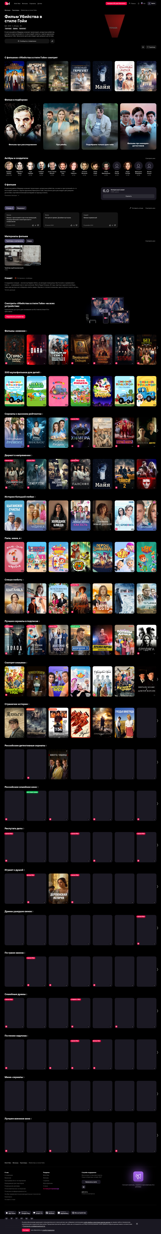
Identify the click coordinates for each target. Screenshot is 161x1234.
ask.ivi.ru (85, 1192)
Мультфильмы (48, 1183)
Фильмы (46, 1178)
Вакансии (8, 1178)
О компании (9, 1175)
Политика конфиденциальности (15, 1191)
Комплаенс (8, 1197)
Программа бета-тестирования (15, 1180)
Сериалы (46, 1180)
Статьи (45, 1186)
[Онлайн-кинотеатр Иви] (8, 3)
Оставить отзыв (10, 1199)
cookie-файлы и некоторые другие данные (96, 1222)
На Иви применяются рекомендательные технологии (23, 1194)
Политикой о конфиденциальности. (34, 1226)
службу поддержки (48, 1230)
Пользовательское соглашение (15, 1188)
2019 (9, 26)
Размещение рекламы (12, 1186)
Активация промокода (51, 1188)
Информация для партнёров (14, 1183)
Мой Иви (46, 1175)
